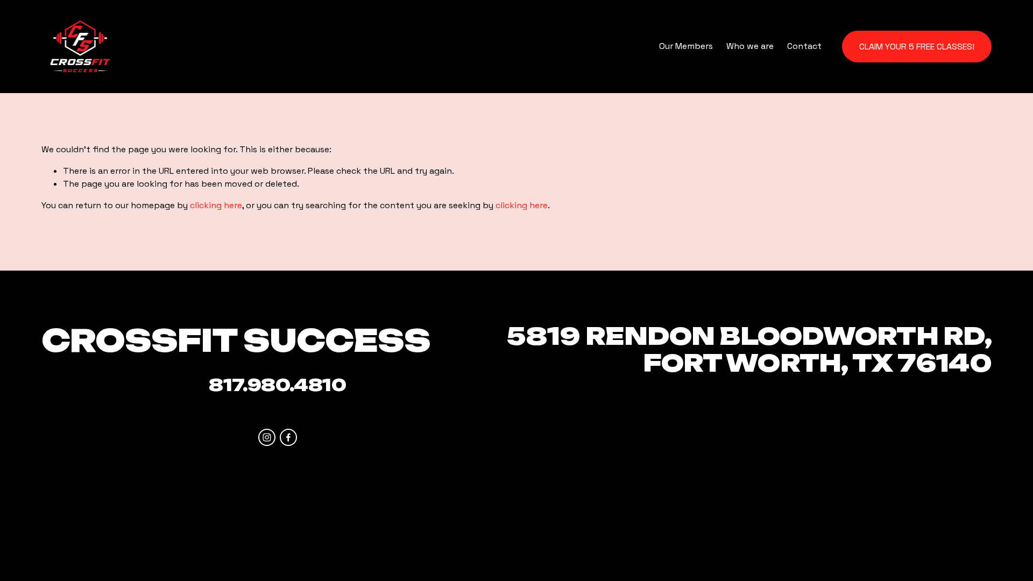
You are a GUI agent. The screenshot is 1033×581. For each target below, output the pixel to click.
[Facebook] (288, 437)
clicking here (216, 205)
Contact (804, 46)
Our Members (686, 46)
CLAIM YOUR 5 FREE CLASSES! (916, 46)
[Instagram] (266, 437)
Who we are (750, 46)
